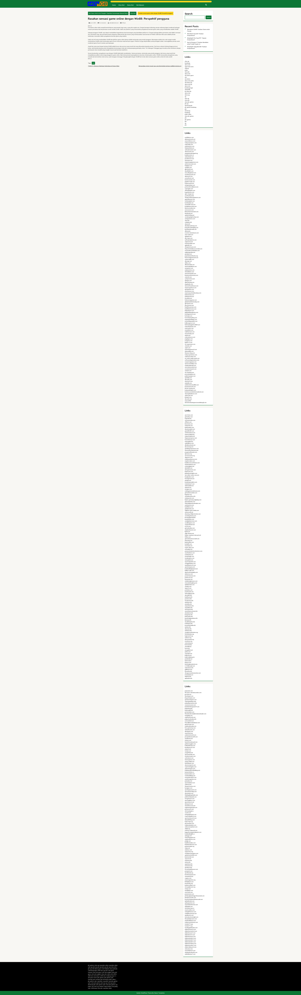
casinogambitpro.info (190, 701)
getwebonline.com (190, 528)
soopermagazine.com (190, 362)
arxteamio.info (189, 866)
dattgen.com (188, 280)
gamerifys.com (189, 417)
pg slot (106, 970)
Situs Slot (121, 5)
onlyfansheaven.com (190, 530)
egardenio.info (188, 864)
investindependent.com (191, 321)
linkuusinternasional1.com (191, 211)
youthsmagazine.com (190, 779)
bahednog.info (188, 708)
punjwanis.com (189, 691)
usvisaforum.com (189, 178)
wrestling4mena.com (190, 516)
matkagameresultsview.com (192, 491)
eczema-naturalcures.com (192, 233)
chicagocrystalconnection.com (193, 673)
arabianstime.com (189, 270)
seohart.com (188, 370)
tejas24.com (188, 588)
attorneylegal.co (189, 811)
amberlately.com (189, 157)
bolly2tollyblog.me (190, 657)
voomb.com (188, 812)
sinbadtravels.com (190, 729)
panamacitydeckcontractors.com (193, 551)
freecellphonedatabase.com (192, 722)
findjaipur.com (188, 165)
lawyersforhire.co (189, 772)
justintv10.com (189, 577)
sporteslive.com (189, 793)
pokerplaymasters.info (191, 703)
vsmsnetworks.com (190, 420)
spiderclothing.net (189, 215)
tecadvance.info (189, 600)
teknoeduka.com (189, 351)
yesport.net (188, 749)
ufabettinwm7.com (190, 934)
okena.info (187, 224)
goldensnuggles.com (190, 744)
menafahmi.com (189, 330)
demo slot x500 (112, 974)
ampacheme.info (189, 606)
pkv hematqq (104, 979)
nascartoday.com (189, 333)
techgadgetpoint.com (190, 814)
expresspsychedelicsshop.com (193, 293)
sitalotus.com (188, 850)
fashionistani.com (189, 294)
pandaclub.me (188, 659)
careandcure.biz (189, 876)
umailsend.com (189, 738)
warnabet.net (188, 653)
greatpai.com (188, 254)
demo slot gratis (189, 81)
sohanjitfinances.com (190, 911)
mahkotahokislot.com (190, 825)
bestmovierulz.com (190, 180)
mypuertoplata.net (190, 436)
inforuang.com (188, 540)
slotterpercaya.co (189, 908)
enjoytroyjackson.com (190, 287)
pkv (186, 109)
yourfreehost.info (189, 196)
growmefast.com (189, 823)
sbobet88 (187, 89)
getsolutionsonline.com (191, 492)
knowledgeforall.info (190, 517)
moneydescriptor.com (190, 777)
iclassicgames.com (190, 759)
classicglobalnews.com (191, 393)
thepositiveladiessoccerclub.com (193, 249)
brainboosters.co (189, 155)
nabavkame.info (189, 667)
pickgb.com (188, 841)
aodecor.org (188, 637)
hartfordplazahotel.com (191, 664)
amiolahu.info (188, 604)
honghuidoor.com (189, 477)
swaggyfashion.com (190, 563)
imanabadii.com (189, 675)
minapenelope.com (190, 185)
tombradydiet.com (190, 201)
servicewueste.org (190, 455)
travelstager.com (189, 556)
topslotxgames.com (190, 464)
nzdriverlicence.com (190, 337)
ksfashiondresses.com (191, 844)
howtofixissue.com (190, 439)
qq (185, 96)
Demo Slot (130, 5)
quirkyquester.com (190, 903)
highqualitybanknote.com (191, 312)
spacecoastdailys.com (191, 363)
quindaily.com (188, 378)
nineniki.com (188, 480)
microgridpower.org (190, 887)
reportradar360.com (190, 561)
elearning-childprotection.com (193, 514)
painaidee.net (188, 781)
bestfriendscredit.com (191, 229)
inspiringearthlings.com (191, 319)
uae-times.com (189, 415)
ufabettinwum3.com (190, 936)
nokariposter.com (189, 498)
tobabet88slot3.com (190, 920)
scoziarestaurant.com (190, 369)
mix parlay (115, 986)
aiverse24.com (189, 381)
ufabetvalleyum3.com (190, 947)
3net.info (187, 220)
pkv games (188, 119)
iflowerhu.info (188, 671)
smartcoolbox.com (190, 910)
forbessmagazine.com (191, 300)
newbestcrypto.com (190, 756)
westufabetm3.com (190, 950)
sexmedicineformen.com (191, 904)
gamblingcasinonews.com (192, 448)
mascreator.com (189, 328)
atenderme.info (189, 613)
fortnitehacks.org (189, 634)
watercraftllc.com (189, 259)
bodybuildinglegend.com (191, 569)
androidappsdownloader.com (193, 503)
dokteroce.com (189, 574)
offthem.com (188, 422)
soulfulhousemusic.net (191, 913)
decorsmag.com (189, 447)
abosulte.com (188, 379)
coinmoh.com (188, 277)
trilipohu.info (188, 676)
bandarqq (187, 63)
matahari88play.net (190, 775)
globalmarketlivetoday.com (192, 302)
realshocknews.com (190, 839)
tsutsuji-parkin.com (190, 243)
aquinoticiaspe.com (190, 768)
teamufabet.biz (189, 441)
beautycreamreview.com (191, 275)
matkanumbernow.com (191, 459)
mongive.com (188, 489)
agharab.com (188, 245)
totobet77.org (188, 926)
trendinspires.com (189, 558)
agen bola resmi (189, 66)
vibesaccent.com (189, 151)
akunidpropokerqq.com (191, 226)
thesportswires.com (190, 786)
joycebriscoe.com (189, 158)
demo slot (187, 65)
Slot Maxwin (140, 5)
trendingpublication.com (191, 927)
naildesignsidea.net (190, 252)
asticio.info (187, 862)
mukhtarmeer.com (189, 332)
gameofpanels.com (190, 501)
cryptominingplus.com (190, 767)
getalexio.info (188, 867)
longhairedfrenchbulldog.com (192, 770)
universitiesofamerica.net (191, 450)
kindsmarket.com (189, 542)
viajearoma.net (189, 241)
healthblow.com (189, 507)
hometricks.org (189, 883)
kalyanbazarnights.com (191, 473)
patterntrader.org (189, 846)
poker (186, 70)
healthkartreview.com (190, 309)
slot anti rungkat (106, 972)
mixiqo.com (188, 889)
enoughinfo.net (189, 650)
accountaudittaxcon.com (191, 869)
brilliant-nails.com (189, 570)
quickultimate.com (189, 901)
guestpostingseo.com (191, 699)
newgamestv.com (189, 798)
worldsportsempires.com (191, 853)
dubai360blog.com (190, 820)
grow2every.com (189, 305)
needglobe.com (189, 890)
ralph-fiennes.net (189, 533)
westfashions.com (190, 553)
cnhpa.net (187, 848)
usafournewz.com (189, 146)
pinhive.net (188, 652)
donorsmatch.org (189, 639)
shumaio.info (188, 629)
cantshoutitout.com (190, 432)
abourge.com (188, 261)
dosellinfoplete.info (190, 622)
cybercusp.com (189, 395)
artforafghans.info (189, 593)
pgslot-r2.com (188, 342)
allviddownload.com (190, 445)
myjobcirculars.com (190, 461)
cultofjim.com (188, 167)
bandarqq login (189, 88)
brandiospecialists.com (191, 482)
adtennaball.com (189, 485)
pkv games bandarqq (190, 107)
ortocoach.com (189, 892)
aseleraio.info (188, 860)
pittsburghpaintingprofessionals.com (194, 896)
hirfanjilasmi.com (189, 881)
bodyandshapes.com (190, 390)
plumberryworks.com (190, 897)
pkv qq (186, 103)
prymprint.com (188, 871)
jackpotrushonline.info (190, 719)
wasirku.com (188, 586)
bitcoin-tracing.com (190, 388)
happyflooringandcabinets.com (193, 832)
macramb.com (188, 546)
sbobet (101, 986)
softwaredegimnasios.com (192, 360)
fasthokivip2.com (189, 763)
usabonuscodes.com (190, 356)
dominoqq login (93, 970)
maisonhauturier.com (190, 326)
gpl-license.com (189, 303)
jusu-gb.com (188, 694)
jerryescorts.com (189, 809)
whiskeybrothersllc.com (191, 952)
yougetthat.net (189, 752)
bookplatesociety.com (191, 206)
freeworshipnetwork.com (191, 257)
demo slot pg (188, 84)
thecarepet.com (189, 696)
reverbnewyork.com (190, 174)
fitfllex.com (188, 537)
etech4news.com (189, 291)
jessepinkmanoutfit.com (191, 737)
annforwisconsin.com (190, 164)
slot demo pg (188, 82)
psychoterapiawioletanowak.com (194, 899)
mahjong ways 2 (110, 976)
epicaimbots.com (189, 289)
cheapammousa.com (190, 247)
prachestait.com (189, 591)
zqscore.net (188, 858)
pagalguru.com (189, 339)
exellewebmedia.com (190, 726)
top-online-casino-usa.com (192, 475)
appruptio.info (188, 678)
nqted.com (187, 335)
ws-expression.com (190, 344)
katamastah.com (189, 857)
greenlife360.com (189, 431)
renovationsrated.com (191, 367)
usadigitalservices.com (191, 521)
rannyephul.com (189, 560)
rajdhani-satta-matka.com (192, 510)
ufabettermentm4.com (191, 931)
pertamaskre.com (189, 712)
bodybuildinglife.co (190, 834)
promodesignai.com (190, 374)
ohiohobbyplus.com (190, 190)
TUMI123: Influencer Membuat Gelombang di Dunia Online (103, 66)
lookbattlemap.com (190, 745)
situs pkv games (189, 102)
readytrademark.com (190, 365)
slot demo (187, 79)
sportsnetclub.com (190, 754)
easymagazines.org (190, 880)
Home (114, 5)
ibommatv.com (189, 424)
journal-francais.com (190, 576)
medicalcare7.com (189, 484)
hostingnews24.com (190, 314)
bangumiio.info (189, 614)
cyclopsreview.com (190, 279)
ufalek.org (187, 828)
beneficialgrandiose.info (191, 618)
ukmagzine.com (189, 731)
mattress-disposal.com (191, 830)
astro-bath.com (189, 234)
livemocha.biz (188, 644)
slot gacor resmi (92, 977)
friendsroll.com (189, 213)
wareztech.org (189, 733)
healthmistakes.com (190, 843)
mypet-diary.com (189, 547)
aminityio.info (188, 602)
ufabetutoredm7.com (190, 945)
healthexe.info (188, 597)
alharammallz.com (189, 264)
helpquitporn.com (189, 310)
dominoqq (187, 111)
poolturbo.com (189, 590)
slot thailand (105, 969)
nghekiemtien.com (189, 584)
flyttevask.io (188, 660)
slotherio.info (188, 630)
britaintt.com (188, 397)
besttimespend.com (190, 874)
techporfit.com (189, 425)
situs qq (187, 61)
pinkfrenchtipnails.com (191, 797)
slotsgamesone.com (190, 470)
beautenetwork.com (190, 386)
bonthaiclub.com (189, 203)
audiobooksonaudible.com (192, 385)
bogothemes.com (189, 192)
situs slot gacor (97, 972)
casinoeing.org (189, 643)
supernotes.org (189, 851)
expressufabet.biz (190, 434)
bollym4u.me (188, 655)
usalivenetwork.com (190, 717)
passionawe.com (189, 894)
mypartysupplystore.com (191, 162)
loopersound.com (189, 183)
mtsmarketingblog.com (191, 583)
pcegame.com (188, 340)
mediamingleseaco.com (191, 581)
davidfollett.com (189, 171)
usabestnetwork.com (190, 735)
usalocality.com (189, 144)
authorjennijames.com (191, 240)
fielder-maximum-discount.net (193, 535)
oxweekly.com (188, 549)
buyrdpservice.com (190, 747)
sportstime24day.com (191, 791)
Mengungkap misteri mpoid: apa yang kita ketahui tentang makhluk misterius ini (160, 66)
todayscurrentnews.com (191, 922)
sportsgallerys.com (190, 800)
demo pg (187, 95)
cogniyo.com (188, 878)
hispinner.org (188, 494)
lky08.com (187, 531)
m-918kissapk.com (190, 666)
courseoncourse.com (190, 705)
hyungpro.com (188, 788)
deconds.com (188, 399)
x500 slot (100, 970)
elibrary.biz (187, 231)
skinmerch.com (189, 176)
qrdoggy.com (188, 835)
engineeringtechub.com (191, 807)
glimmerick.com (189, 169)
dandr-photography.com (191, 572)
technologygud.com (190, 837)
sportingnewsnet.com (191, 790)
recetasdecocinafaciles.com (192, 250)
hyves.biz (187, 648)
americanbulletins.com (191, 266)
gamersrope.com (189, 724)
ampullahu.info (188, 607)
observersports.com (190, 765)
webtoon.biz (188, 784)
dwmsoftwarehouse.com (191, 286)
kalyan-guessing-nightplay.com (193, 500)
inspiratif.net (188, 418)
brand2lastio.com (189, 519)
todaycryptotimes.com (191, 355)
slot (93, 63)
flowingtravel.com (189, 478)
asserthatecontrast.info (191, 611)
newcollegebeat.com (190, 173)
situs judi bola (113, 969)
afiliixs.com (188, 263)
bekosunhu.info (189, 616)
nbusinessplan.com (190, 429)
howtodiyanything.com (191, 317)
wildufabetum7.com (190, 954)
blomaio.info (188, 620)
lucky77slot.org (189, 821)
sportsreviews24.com (191, 818)
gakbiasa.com (188, 669)
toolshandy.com (189, 554)
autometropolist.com (190, 273)
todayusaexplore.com (191, 143)
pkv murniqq (96, 979)
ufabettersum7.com (190, 933)
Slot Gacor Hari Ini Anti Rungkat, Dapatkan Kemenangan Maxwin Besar (108, 13)
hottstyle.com (188, 316)
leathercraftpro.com (190, 885)
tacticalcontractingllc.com (191, 917)
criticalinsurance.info (190, 496)
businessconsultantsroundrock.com (194, 392)
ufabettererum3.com (190, 929)
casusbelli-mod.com (190, 204)
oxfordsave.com (189, 758)
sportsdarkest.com (190, 782)
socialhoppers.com (190, 523)
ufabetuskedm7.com (190, 942)
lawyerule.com (189, 579)
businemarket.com (190, 774)
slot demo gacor (189, 75)
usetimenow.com (189, 505)
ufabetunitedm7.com (190, 940)
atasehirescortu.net (190, 805)
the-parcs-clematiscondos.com (193, 692)
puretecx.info (188, 599)
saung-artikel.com (189, 761)
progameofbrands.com (191, 452)
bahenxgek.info (189, 710)
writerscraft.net (189, 512)
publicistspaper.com (190, 376)
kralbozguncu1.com (190, 323)
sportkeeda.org (189, 873)
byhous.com (188, 662)
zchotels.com (188, 346)
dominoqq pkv (188, 105)
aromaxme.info (189, 609)
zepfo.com (187, 348)
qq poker (100, 981)
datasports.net (189, 804)
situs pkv (187, 72)
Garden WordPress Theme (144, 993)
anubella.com (188, 383)
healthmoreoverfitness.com (192, 462)
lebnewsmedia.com (190, 208)
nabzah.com (188, 487)
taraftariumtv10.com (190, 565)
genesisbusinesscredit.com (192, 538)
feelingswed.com (189, 296)
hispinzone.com (189, 471)
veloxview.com (189, 949)
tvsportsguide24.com (190, 816)
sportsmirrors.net (189, 802)
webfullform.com (189, 443)
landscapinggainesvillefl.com (192, 324)
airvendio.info (188, 595)
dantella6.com (188, 468)
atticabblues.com (189, 271)
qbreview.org (188, 454)
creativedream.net (190, 524)
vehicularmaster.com (190, 150)
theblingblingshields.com (191, 795)
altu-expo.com (189, 238)
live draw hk (188, 91)
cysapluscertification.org (191, 632)
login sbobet (107, 986)
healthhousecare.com (190, 307)
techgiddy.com (189, 715)
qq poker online (104, 965)
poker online (188, 114)
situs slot (113, 967)
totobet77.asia (189, 924)
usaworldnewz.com (190, 141)
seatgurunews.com (190, 218)
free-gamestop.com (190, 728)
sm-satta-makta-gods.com (192, 358)
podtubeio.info (189, 623)
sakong (187, 68)
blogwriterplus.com (190, 698)
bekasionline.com (189, 427)
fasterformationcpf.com (191, 742)
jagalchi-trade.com (190, 181)
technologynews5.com (191, 349)
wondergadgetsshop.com (192, 217)
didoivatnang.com (189, 282)
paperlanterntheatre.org (191, 256)
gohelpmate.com (189, 508)
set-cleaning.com (189, 372)
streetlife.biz (188, 646)
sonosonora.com (189, 210)
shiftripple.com (189, 906)
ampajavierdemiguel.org (191, 153)
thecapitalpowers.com (191, 919)
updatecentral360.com (191, 855)
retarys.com (188, 740)
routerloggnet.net (189, 466)
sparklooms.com (189, 915)
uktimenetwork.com (190, 139)
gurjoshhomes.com (190, 199)
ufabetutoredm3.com (190, 943)
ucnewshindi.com (189, 721)
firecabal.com (188, 298)
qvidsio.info (188, 627)
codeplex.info (188, 222)
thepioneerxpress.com (191, 438)
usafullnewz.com (189, 137)
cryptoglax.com (189, 188)
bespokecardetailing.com (191, 227)
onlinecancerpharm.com (191, 827)
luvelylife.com (188, 544)
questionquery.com (190, 567)
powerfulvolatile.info (190, 625)
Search (189, 13)
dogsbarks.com (189, 284)
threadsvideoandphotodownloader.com (195, 714)
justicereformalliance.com (191, 187)
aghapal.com (188, 236)
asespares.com (189, 268)
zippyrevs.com (189, 457)
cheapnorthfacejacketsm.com (193, 197)
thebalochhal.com (189, 148)
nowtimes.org (188, 641)
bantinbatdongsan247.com (192, 706)
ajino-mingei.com (189, 194)
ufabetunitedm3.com (190, 938)
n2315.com (188, 526)
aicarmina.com (188, 160)
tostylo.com (188, 751)
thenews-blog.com (190, 353)
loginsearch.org (189, 636)
